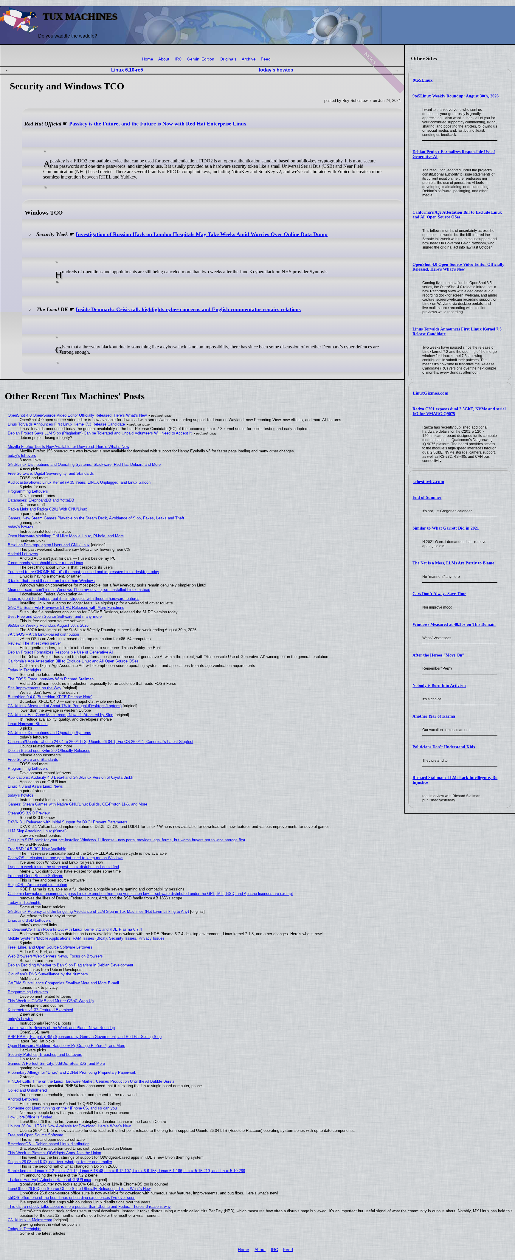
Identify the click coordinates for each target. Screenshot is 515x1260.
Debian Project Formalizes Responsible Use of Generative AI (60, 652)
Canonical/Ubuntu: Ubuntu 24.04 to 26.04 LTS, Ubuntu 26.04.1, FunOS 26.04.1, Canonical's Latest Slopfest (100, 741)
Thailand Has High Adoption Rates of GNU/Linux (49, 1179)
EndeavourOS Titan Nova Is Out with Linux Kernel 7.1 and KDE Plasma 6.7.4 (75, 929)
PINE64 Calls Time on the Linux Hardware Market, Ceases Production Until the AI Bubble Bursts (91, 1081)
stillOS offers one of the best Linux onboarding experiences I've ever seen (71, 1197)
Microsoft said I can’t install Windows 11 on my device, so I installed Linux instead (79, 589)
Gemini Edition (200, 59)
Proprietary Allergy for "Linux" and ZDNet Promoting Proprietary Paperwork (72, 1072)
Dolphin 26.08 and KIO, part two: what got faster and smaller (60, 1162)
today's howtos (276, 69)
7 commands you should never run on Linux (45, 563)
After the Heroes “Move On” (438, 655)
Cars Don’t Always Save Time (439, 594)
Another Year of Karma (433, 716)
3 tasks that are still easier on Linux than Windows (51, 580)
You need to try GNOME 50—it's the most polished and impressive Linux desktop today (83, 572)
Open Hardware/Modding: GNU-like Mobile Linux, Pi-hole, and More (66, 536)
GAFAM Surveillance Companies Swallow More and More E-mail (63, 983)
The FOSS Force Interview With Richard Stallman (51, 679)
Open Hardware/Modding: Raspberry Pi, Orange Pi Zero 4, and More (66, 1045)
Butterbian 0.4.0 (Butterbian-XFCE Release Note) (50, 697)
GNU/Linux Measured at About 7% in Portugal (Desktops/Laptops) (65, 706)
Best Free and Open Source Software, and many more (55, 616)
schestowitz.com (428, 481)
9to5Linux (423, 80)
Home (147, 59)
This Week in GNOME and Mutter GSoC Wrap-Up (51, 1001)
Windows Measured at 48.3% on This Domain (454, 624)
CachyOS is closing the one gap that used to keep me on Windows (65, 858)
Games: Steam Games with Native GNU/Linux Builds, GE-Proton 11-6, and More (77, 804)
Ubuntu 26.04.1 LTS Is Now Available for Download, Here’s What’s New (69, 1126)
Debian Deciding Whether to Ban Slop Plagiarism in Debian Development (70, 965)
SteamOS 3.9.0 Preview (28, 813)
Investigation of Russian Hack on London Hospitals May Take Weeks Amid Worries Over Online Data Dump (202, 234)
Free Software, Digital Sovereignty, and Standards (51, 473)
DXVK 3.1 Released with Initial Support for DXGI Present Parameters (68, 822)
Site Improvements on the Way (34, 688)
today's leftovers (22, 455)
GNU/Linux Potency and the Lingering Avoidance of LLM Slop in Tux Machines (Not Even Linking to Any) (98, 911)
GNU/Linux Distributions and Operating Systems (49, 732)
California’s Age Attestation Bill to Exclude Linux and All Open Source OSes (457, 214)
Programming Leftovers (28, 491)
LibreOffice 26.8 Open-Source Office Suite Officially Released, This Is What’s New (79, 1188)
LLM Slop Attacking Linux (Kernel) (37, 831)
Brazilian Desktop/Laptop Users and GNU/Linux (49, 545)
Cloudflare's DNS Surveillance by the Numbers (48, 974)
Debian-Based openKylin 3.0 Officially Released (49, 750)
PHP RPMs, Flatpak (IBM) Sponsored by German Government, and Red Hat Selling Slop (85, 1036)
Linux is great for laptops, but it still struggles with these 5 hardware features (73, 598)
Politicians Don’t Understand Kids (443, 747)
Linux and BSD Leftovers (29, 920)
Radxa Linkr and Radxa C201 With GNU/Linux (47, 509)
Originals (228, 59)
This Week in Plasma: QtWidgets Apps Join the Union (54, 1153)
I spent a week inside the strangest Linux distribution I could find (63, 867)
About (163, 59)
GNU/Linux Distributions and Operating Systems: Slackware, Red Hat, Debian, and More (84, 464)
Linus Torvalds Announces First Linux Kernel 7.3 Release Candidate (66, 424)
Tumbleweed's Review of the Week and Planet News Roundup (61, 1027)
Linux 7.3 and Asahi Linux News (35, 786)
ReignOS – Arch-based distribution (37, 884)
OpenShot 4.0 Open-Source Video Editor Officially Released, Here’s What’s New (458, 266)
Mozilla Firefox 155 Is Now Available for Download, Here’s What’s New (68, 446)
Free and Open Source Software (35, 875)
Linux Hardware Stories (28, 723)
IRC (178, 59)
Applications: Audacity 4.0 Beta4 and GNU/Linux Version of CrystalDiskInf (72, 777)
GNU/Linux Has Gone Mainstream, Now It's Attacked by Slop (60, 715)
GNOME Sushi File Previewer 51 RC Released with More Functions (66, 607)
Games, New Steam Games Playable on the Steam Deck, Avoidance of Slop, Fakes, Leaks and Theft (96, 518)
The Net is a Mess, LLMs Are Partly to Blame (453, 563)
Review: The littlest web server (34, 643)
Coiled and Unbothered (27, 1090)
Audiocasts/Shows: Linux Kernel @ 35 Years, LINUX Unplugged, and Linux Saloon (79, 482)
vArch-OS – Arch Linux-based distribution (43, 634)
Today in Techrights (24, 670)
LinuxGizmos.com (431, 393)
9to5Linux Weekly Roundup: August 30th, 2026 (455, 96)
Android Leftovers (23, 554)
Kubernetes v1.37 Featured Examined (40, 1010)
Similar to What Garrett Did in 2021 (445, 528)
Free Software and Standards (33, 759)
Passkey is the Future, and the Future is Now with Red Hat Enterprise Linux (157, 124)
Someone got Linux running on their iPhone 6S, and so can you (62, 1108)
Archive (249, 59)
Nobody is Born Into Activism (439, 685)
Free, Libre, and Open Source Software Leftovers (50, 947)
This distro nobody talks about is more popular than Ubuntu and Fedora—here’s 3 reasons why (89, 1206)
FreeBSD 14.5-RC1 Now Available (37, 849)
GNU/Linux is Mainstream (30, 1220)
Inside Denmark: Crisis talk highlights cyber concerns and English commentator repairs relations (188, 309)
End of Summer (426, 497)
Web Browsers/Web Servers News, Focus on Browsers (55, 956)
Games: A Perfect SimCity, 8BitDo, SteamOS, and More (56, 1063)
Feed (266, 59)
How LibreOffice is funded (30, 1117)
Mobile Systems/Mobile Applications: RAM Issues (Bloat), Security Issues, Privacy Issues (86, 938)
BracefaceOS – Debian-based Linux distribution (48, 1144)
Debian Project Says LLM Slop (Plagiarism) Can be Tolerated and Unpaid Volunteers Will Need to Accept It (100, 433)
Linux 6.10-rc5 (127, 69)
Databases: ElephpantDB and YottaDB (41, 500)
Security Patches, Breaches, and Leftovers (45, 1054)
